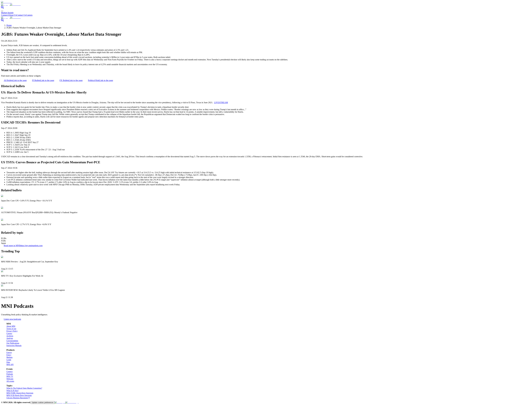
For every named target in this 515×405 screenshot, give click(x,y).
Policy (8, 355)
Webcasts (9, 379)
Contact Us (21, 15)
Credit (8, 360)
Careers (29, 15)
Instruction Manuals (13, 346)
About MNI (10, 326)
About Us (12, 15)
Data (8, 362)
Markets (9, 357)
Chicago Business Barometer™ (18, 398)
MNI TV (9, 376)
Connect (4, 15)
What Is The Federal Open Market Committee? (24, 388)
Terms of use (11, 329)
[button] (257, 4)
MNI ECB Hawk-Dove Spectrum (19, 395)
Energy (9, 353)
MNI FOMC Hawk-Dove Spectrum (19, 393)
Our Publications (12, 343)
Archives (9, 336)
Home (9, 25)
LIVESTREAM (221, 102)
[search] (2, 8)
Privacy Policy (12, 331)
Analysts (9, 338)
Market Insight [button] (7, 13)
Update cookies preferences (43, 403)
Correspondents (12, 341)
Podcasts (9, 374)
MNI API (10, 365)
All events (10, 381)
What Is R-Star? (12, 391)
